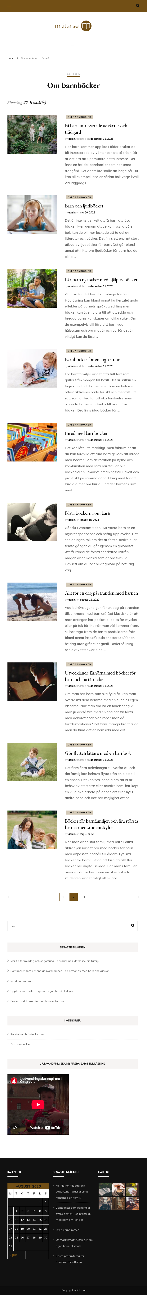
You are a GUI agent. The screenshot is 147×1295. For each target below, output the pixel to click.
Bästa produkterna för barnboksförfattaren (38, 1001)
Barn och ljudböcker (84, 205)
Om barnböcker (79, 117)
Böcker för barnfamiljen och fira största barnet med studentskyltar (101, 824)
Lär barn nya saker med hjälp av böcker (101, 279)
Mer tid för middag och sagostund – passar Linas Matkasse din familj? (55, 961)
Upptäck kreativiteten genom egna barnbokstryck (42, 991)
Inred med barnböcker (86, 433)
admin (72, 138)
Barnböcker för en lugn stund (92, 359)
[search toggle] (138, 6)
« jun (13, 1255)
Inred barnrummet (22, 981)
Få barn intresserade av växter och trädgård (96, 128)
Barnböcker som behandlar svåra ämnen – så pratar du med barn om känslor (60, 971)
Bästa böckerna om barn (87, 513)
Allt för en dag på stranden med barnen (101, 593)
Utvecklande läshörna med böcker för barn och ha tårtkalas (100, 676)
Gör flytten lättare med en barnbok (98, 753)
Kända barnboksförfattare (27, 1034)
